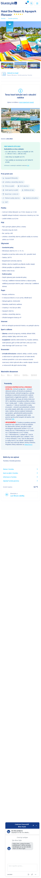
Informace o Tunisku (10, 477)
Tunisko (3, 18)
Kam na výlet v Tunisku (10, 473)
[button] (20, 75)
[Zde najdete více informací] (22, 849)
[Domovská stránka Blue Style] (9, 3)
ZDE (28, 165)
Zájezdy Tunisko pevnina (11, 481)
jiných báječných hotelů (26, 102)
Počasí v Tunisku (8, 469)
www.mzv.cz (28, 444)
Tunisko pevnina (13, 18)
